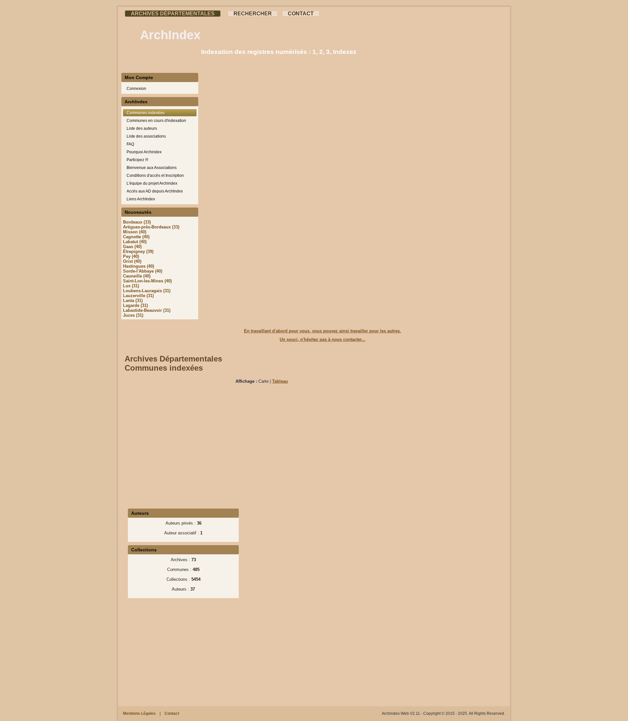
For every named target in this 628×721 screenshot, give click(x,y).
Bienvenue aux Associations (152, 167)
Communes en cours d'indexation (156, 120)
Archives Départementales (173, 13)
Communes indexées (146, 112)
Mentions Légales (139, 713)
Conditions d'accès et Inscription (155, 175)
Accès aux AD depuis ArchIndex (155, 191)
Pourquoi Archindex (144, 152)
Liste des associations (146, 136)
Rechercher (253, 13)
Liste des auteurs (142, 128)
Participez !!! (137, 160)
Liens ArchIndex (141, 199)
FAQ (130, 144)
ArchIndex (170, 35)
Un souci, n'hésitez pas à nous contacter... (322, 339)
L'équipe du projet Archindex (152, 183)
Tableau (280, 381)
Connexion (136, 88)
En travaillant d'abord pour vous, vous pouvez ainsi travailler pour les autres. (322, 330)
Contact (301, 13)
